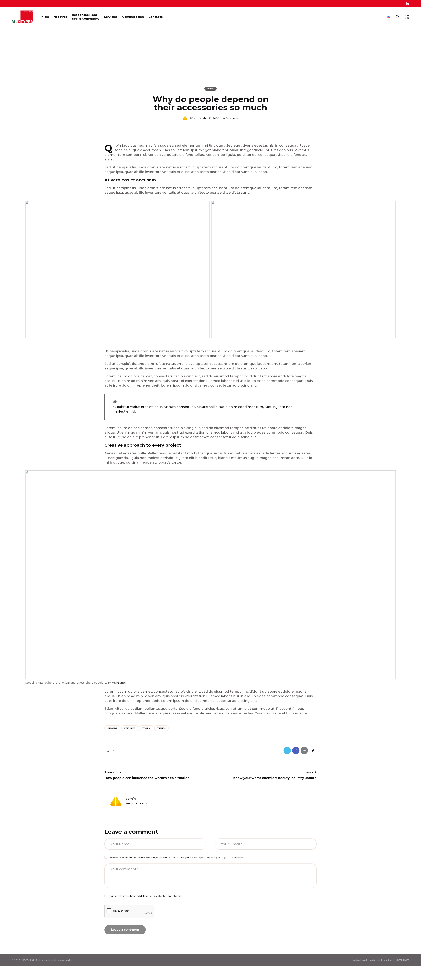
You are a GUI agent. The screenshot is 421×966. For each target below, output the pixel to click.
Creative (112, 728)
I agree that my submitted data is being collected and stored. (145, 896)
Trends (161, 728)
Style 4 (146, 728)
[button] (109, 750)
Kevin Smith (119, 682)
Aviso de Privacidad (381, 960)
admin (130, 799)
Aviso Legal (360, 960)
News (210, 89)
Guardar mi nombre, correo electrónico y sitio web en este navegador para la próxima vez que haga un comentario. (177, 857)
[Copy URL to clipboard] (313, 750)
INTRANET (402, 960)
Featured (129, 728)
